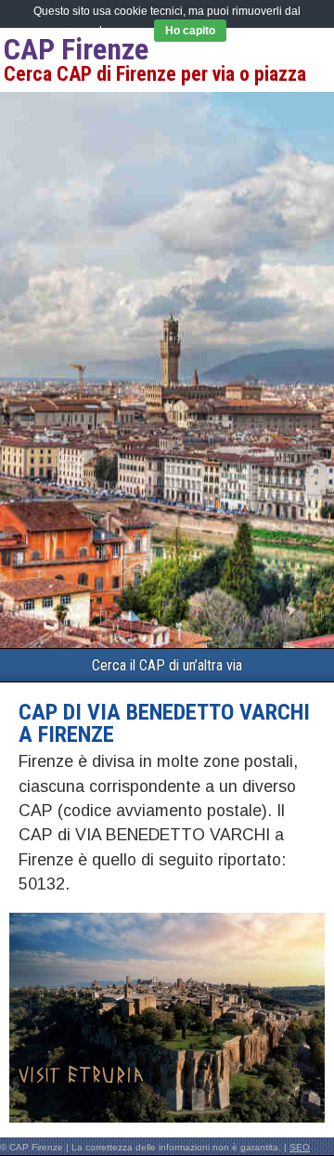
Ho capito (190, 30)
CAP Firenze (76, 49)
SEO (299, 1147)
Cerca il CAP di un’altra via (167, 665)
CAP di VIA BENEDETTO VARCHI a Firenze (164, 723)
